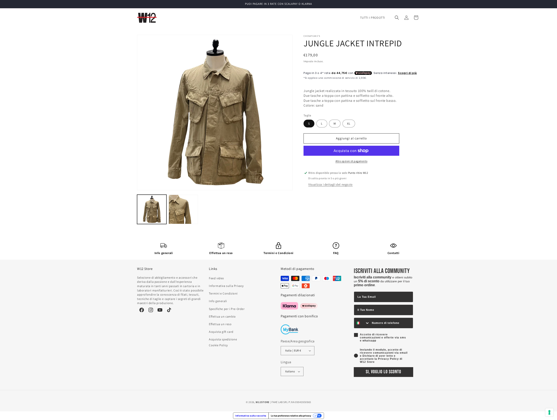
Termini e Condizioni (278, 253)
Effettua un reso (221, 253)
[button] (397, 17)
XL (349, 123)
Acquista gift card (221, 332)
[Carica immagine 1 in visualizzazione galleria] (151, 209)
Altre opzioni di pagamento (351, 161)
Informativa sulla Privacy (226, 286)
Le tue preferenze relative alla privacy (291, 415)
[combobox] (362, 323)
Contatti (393, 253)
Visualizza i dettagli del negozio (330, 184)
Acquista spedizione (223, 339)
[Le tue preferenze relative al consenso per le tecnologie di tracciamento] (549, 412)
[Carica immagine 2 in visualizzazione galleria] (183, 209)
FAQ (336, 253)
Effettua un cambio (222, 316)
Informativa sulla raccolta (250, 415)
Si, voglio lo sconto (383, 372)
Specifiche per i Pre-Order (227, 309)
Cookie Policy (218, 345)
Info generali (163, 253)
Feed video (216, 278)
